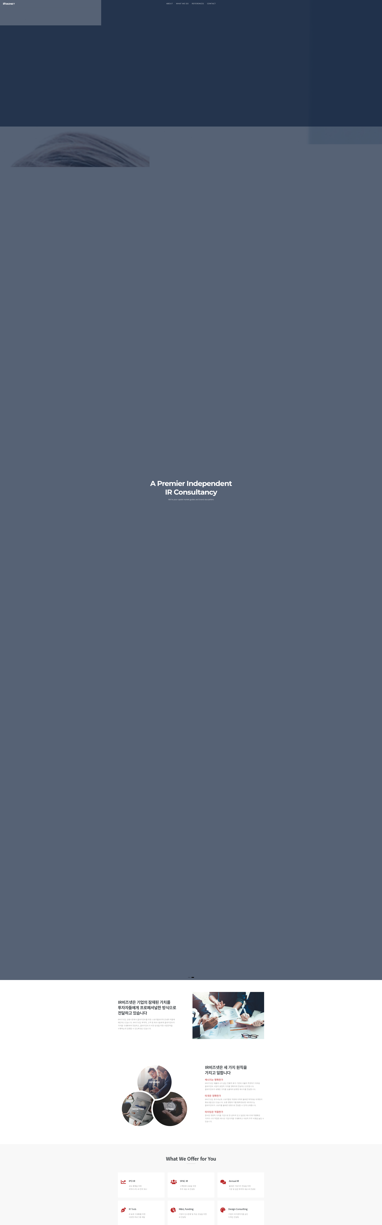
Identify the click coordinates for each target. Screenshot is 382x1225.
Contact (211, 4)
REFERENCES (198, 4)
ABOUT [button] (169, 4)
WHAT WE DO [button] (182, 4)
